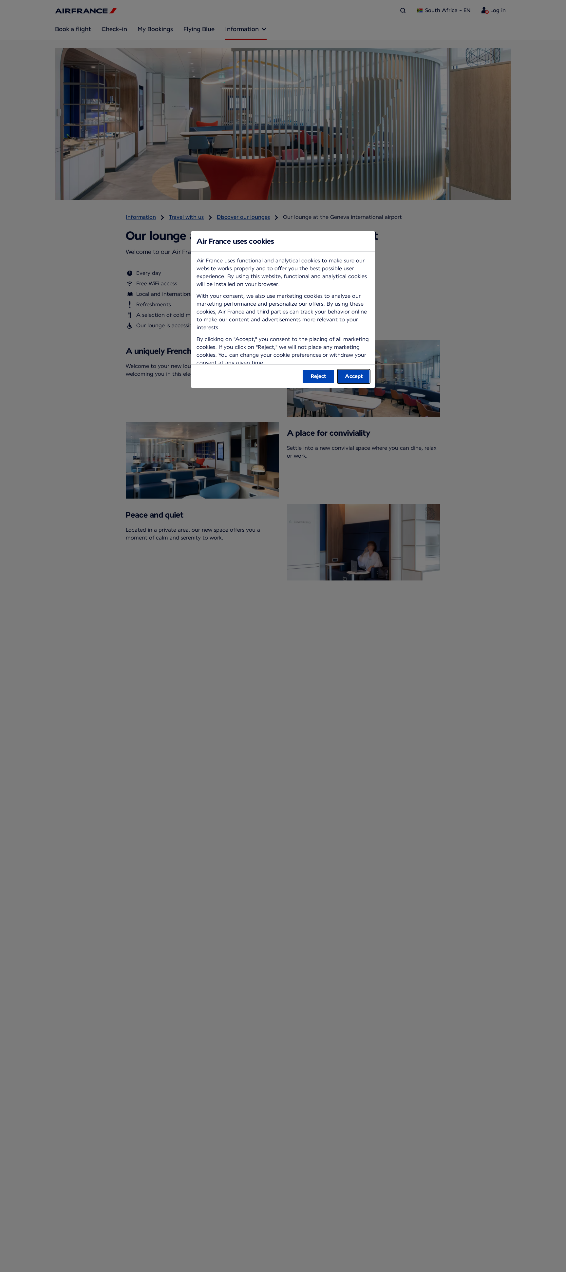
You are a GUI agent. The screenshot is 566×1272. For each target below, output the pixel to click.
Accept (354, 376)
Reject (318, 376)
